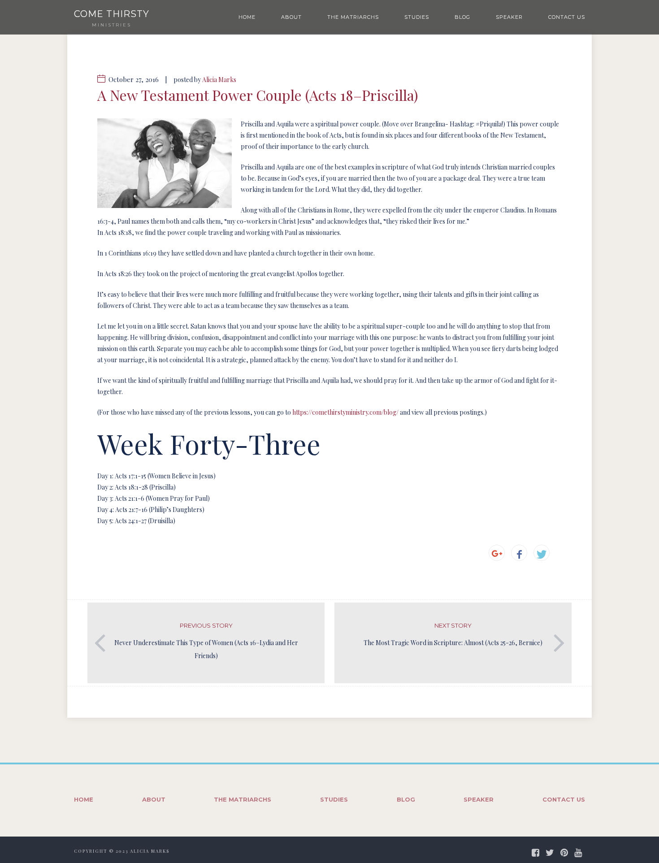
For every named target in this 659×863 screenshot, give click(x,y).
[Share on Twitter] (541, 553)
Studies (416, 17)
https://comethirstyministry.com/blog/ (345, 412)
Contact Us (566, 17)
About (291, 17)
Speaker (509, 17)
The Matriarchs (353, 17)
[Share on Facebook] (519, 553)
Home (247, 17)
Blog (462, 17)
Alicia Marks (219, 79)
